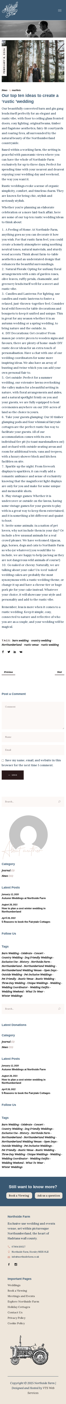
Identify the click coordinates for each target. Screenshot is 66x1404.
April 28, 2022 (9, 917)
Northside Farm (40, 961)
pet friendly (9, 978)
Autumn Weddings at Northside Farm (24, 898)
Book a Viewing (19, 1195)
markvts (16, 90)
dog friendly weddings (38, 957)
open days (50, 970)
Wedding (55, 983)
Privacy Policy (16, 1317)
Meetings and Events (21, 1296)
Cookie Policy (16, 1323)
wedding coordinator (15, 987)
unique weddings (37, 983)
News (4, 90)
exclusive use (10, 961)
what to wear (34, 991)
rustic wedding (50, 644)
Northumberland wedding (39, 966)
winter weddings (12, 995)
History (24, 961)
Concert (38, 953)
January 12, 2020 (10, 894)
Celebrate (26, 953)
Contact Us (15, 1312)
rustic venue (31, 644)
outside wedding (12, 974)
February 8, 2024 (4, 61)
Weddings (14, 1285)
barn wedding (20, 640)
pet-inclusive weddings (38, 974)
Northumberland (12, 644)
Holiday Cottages (19, 1307)
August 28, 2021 (10, 904)
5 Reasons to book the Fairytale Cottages (26, 921)
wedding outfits (39, 987)
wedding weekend (13, 991)
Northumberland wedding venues (22, 970)
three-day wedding (13, 983)
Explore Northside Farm (23, 1301)
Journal (6, 870)
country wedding (41, 640)
